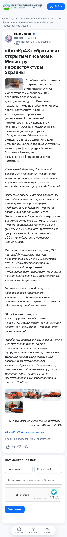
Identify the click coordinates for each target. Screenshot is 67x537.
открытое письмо (34, 432)
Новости (30, 18)
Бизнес (41, 18)
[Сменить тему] (42, 6)
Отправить (15, 509)
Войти (58, 6)
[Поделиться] (26, 447)
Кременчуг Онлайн (12, 18)
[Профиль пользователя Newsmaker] (8, 39)
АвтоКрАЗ (13, 432)
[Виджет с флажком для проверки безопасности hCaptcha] (33, 494)
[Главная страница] (23, 6)
